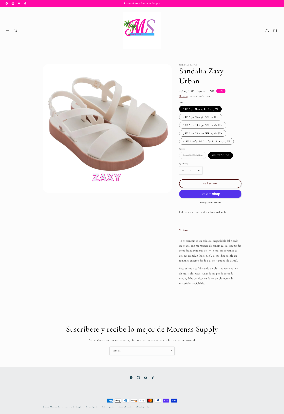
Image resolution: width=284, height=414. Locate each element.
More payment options (210, 202)
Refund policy (92, 407)
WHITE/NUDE (220, 155)
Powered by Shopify (74, 407)
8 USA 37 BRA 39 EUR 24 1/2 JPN (203, 125)
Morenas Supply (57, 407)
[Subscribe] (170, 351)
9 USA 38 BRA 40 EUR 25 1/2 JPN (203, 133)
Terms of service (125, 407)
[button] (8, 30)
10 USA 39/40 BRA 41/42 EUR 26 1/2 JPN (206, 141)
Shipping (183, 96)
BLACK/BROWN (194, 156)
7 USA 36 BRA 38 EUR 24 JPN (201, 117)
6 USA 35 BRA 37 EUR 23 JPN (200, 109)
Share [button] (185, 229)
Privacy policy (108, 407)
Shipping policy (143, 407)
